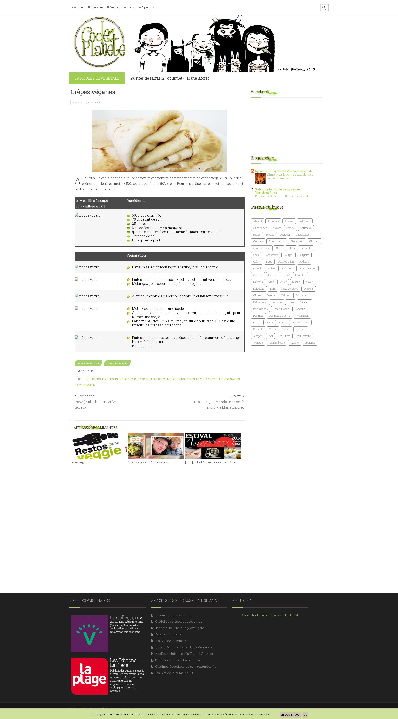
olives (257, 295)
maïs (271, 282)
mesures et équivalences (173, 615)
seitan (286, 329)
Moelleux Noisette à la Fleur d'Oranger (183, 653)
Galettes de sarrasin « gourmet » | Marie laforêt (169, 78)
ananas (289, 221)
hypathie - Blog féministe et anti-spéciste (284, 171)
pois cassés (260, 309)
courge (288, 255)
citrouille (306, 248)
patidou (285, 295)
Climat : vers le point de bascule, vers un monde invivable (290, 176)
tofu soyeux (303, 336)
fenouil (257, 268)
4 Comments (94, 102)
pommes (258, 315)
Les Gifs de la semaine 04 (173, 673)
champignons (277, 241)
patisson (301, 295)
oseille (271, 295)
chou (279, 248)
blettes (270, 234)
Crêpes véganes (92, 92)
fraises (271, 268)
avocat (277, 228)
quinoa (283, 322)
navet (309, 282)
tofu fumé (284, 336)
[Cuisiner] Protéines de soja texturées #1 (185, 666)
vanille (294, 342)
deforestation (286, 261)
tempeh (257, 336)
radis (296, 322)
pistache (277, 302)
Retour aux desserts (88, 363)
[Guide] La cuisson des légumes (178, 621)
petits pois (259, 302)
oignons (309, 289)
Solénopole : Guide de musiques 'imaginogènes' (278, 191)
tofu (270, 336)
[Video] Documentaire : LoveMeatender (184, 647)
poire (291, 302)
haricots (273, 275)
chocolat (314, 241)
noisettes (259, 289)
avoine (290, 228)
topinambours (276, 342)
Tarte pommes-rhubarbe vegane (179, 660)
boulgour (285, 234)
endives (304, 261)
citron (291, 248)
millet (283, 282)
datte (269, 261)
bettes (257, 234)
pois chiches (281, 309)
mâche (296, 282)
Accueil (79, 7)
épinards (310, 342)
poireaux (304, 302)
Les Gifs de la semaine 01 (173, 641)
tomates (258, 342)
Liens (131, 7)
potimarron (302, 315)
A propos (148, 7)
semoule (301, 329)
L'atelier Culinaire (167, 634)
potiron (257, 322)
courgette (303, 255)
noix (273, 289)
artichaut (304, 221)
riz (307, 322)
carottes (258, 241)
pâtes (270, 322)
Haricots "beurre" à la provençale (179, 628)
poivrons (300, 309)
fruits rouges (308, 268)
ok (305, 715)
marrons (258, 282)
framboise (288, 268)
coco (256, 255)
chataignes (297, 241)
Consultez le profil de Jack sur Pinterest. (270, 615)
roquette (258, 329)
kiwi (287, 275)
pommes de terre (279, 315)
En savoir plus (290, 715)
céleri (257, 261)
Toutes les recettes (117, 363)
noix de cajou (289, 289)
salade (273, 329)
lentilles (300, 275)
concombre (271, 255)
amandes (273, 221)
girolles (258, 275)
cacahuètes (303, 234)
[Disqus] (160, 521)
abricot (257, 221)
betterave (306, 228)
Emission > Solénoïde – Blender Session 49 (282, 196)
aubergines (260, 228)
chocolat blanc (261, 248)
